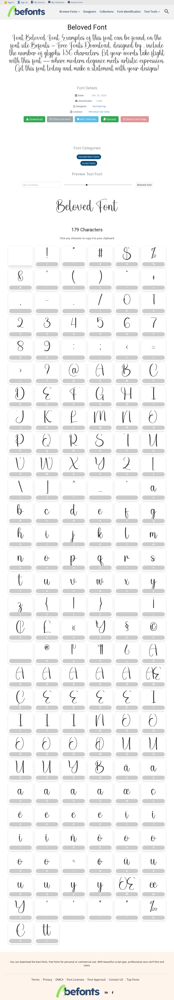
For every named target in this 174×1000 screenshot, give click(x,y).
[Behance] (106, 992)
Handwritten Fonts (88, 156)
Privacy (47, 979)
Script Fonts (88, 163)
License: (77, 111)
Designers (89, 11)
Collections (107, 11)
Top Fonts (133, 979)
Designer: (81, 106)
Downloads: (85, 100)
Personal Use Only (99, 111)
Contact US (116, 979)
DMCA (59, 979)
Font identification (129, 11)
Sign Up (22, 2)
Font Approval (97, 979)
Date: (81, 95)
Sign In (9, 2)
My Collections (57, 2)
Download (36, 119)
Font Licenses (75, 979)
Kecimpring (99, 106)
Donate (111, 119)
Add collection (88, 119)
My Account (39, 2)
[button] (166, 12)
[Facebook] (112, 992)
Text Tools (150, 11)
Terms (35, 979)
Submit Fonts (77, 2)
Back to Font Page (136, 119)
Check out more (62, 119)
